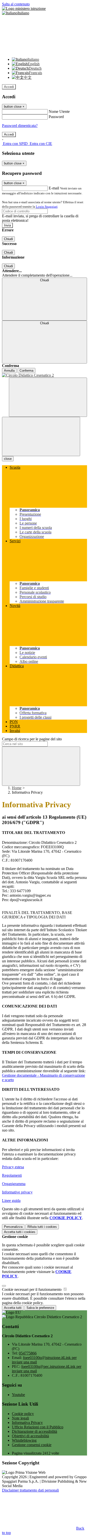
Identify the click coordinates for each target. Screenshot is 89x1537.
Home (17, 788)
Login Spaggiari (47, 206)
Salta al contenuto (16, 4)
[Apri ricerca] (48, 397)
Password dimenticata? (20, 125)
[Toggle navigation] (41, 436)
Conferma (26, 370)
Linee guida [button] (11, 1200)
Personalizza (13, 1227)
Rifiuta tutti (42, 1227)
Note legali (20, 1418)
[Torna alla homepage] (44, 375)
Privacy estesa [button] (13, 1167)
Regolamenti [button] (12, 1175)
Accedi (9, 87)
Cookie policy (23, 1414)
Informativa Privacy (27, 1422)
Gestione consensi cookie (31, 1445)
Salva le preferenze (40, 1308)
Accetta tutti (19, 1232)
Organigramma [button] (13, 1184)
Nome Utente (59, 111)
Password (56, 117)
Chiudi (8, 239)
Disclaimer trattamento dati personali (30, 1490)
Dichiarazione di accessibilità (34, 1431)
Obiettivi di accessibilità (30, 1436)
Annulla (9, 370)
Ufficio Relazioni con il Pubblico (37, 1427)
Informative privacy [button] (17, 1192)
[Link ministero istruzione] (24, 8)
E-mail (54, 188)
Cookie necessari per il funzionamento (32, 1289)
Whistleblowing (24, 1440)
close (8, 459)
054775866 (28, 1353)
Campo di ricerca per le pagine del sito (32, 739)
